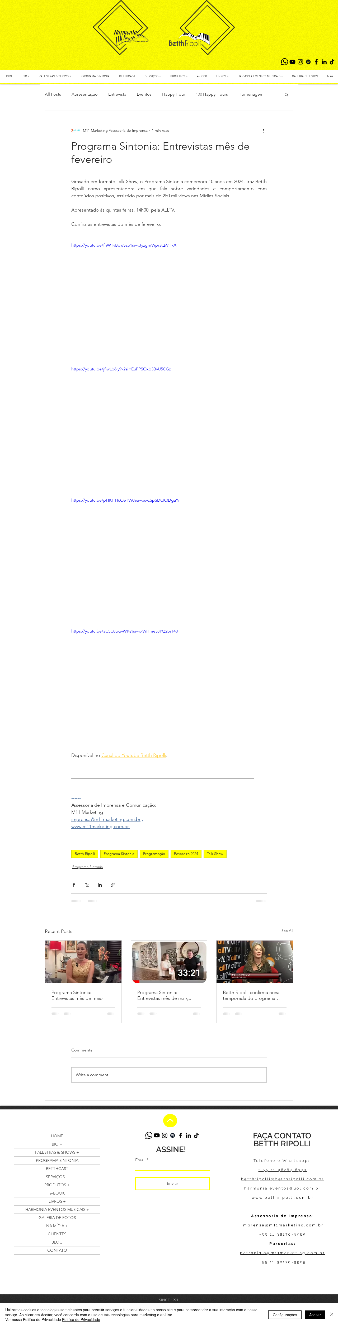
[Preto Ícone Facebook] (316, 61)
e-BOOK (57, 1193)
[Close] (331, 1314)
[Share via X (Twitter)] (86, 884)
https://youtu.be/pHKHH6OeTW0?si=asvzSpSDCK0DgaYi (125, 500)
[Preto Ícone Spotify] (308, 61)
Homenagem (251, 94)
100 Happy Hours (212, 94)
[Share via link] (112, 884)
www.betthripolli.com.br (283, 1197)
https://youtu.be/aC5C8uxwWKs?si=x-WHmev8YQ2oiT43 (124, 631)
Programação (154, 853)
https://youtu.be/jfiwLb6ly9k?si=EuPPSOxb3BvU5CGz (121, 368)
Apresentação (85, 94)
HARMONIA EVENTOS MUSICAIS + (57, 1209)
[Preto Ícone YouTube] (292, 61)
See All (287, 930)
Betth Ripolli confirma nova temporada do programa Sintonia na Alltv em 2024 (251, 995)
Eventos (144, 94)
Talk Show (215, 853)
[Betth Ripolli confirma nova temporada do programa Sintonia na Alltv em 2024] (255, 962)
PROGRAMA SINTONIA (57, 1160)
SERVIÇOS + (57, 1176)
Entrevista (117, 94)
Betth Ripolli (85, 853)
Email (140, 1160)
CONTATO (57, 1250)
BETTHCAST (57, 1168)
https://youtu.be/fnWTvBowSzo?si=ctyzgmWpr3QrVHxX (123, 245)
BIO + (57, 1144)
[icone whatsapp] (284, 61)
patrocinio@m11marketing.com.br (282, 1253)
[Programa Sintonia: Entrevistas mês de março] (169, 962)
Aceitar (315, 1314)
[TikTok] (332, 61)
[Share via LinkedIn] (99, 884)
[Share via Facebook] (73, 884)
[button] (286, 94)
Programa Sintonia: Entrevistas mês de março (164, 995)
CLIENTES (57, 1233)
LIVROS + (57, 1201)
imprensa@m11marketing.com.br (283, 1225)
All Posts (53, 94)
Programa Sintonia (119, 853)
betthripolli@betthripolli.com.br (282, 1179)
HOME (57, 1135)
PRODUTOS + (57, 1184)
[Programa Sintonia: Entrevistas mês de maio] (83, 962)
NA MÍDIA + (57, 1225)
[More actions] (263, 130)
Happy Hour (173, 94)
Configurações (285, 1314)
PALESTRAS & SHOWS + (57, 1152)
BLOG (57, 1242)
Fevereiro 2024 (186, 853)
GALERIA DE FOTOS (57, 1217)
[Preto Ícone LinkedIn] (324, 61)
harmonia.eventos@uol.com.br (282, 1188)
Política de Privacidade (81, 1319)
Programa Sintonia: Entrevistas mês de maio (77, 995)
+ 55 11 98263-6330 (282, 1170)
